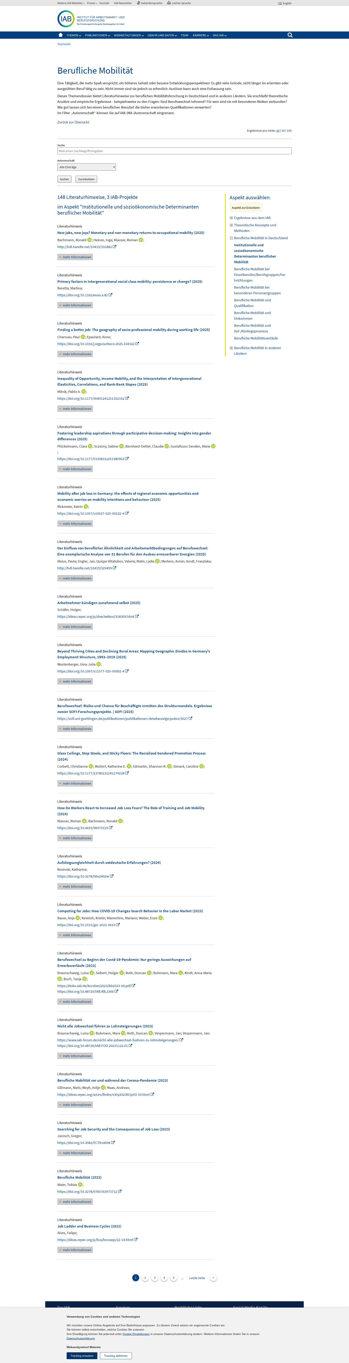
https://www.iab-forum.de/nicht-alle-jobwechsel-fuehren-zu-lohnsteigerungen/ (120, 1040)
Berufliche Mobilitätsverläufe (256, 338)
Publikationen (96, 35)
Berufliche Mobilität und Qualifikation (252, 303)
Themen (72, 35)
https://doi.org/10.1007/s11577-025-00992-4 (93, 671)
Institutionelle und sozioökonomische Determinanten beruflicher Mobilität (255, 253)
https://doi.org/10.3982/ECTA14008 (86, 1142)
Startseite (60, 35)
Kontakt (104, 3)
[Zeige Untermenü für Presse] (96, 3)
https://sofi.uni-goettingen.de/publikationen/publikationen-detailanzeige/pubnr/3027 (125, 718)
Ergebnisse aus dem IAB (252, 217)
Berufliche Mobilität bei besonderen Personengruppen (257, 290)
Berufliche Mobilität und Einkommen (252, 315)
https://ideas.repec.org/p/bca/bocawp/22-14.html (97, 1239)
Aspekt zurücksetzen (246, 208)
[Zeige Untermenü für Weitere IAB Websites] (84, 3)
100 (289, 130)
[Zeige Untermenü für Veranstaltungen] (142, 35)
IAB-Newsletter (123, 3)
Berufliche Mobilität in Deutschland (261, 238)
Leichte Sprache (181, 3)
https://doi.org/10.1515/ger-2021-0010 (88, 925)
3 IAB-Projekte (122, 197)
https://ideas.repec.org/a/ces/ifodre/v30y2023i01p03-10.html (106, 1094)
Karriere (199, 35)
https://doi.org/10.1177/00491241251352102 (93, 398)
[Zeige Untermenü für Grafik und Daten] (176, 35)
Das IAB (218, 35)
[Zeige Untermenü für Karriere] (208, 35)
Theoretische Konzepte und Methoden (255, 228)
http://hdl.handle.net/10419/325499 (87, 568)
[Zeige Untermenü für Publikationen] (109, 35)
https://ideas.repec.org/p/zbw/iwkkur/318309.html (98, 616)
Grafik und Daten (161, 35)
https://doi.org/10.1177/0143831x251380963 (93, 458)
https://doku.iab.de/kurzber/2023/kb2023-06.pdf (96, 985)
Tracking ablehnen (116, 1355)
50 (283, 130)
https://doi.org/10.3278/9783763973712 (89, 1191)
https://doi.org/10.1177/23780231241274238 (93, 773)
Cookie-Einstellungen (136, 1334)
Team (184, 35)
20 (278, 130)
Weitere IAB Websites (69, 3)
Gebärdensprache (151, 3)
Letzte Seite (197, 1278)
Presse (91, 3)
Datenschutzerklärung (81, 1338)
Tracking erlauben (82, 1355)
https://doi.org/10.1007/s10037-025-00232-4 (93, 513)
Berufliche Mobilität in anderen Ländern (257, 350)
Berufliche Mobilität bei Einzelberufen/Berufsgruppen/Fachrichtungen (259, 275)
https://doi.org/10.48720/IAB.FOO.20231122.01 (95, 1045)
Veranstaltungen (127, 35)
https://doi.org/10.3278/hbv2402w (85, 876)
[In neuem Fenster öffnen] (213, 447)
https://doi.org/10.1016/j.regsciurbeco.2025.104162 (98, 343)
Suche (61, 145)
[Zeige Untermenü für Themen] (80, 35)
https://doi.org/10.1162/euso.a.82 (85, 295)
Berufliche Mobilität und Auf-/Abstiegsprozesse (252, 328)
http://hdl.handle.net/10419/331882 (87, 246)
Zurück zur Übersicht (73, 122)
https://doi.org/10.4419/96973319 (85, 828)
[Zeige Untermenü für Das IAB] (225, 35)
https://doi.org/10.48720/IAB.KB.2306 (88, 991)
